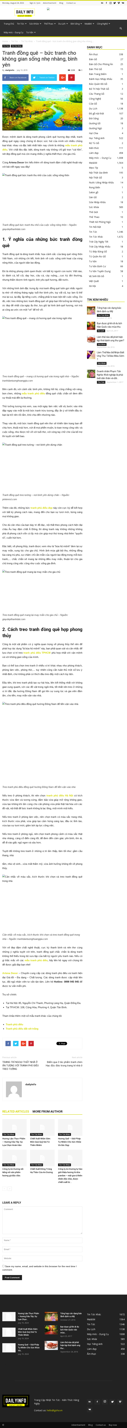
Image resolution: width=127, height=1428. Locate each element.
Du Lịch (61, 23)
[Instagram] (110, 3)
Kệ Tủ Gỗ (94, 143)
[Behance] (102, 3)
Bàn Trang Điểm (97, 74)
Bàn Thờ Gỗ (95, 69)
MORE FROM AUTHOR (48, 1111)
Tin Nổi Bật (95, 226)
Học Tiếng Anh (97, 138)
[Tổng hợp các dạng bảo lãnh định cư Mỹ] (91, 310)
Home (5, 41)
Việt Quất (94, 281)
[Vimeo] (119, 3)
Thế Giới (93, 212)
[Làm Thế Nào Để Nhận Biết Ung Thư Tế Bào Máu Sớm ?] (91, 355)
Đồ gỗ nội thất (96, 113)
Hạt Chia (93, 133)
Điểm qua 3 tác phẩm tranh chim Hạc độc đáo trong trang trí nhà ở (64, 1064)
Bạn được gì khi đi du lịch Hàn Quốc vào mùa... (69, 1330)
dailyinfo (9, 70)
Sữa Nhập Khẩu (97, 202)
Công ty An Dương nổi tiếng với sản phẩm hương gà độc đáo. (12, 1172)
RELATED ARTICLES (15, 1111)
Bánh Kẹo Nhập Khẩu (100, 79)
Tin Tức (20, 23)
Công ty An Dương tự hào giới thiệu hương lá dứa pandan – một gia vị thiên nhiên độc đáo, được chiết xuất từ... (70, 1175)
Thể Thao (48, 23)
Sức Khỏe (34, 23)
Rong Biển (94, 187)
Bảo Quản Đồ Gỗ (98, 83)
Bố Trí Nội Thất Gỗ (99, 88)
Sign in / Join (35, 3)
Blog (61, 3)
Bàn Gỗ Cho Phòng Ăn (101, 64)
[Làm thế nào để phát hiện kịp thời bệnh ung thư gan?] (91, 339)
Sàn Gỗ (93, 197)
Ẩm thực (93, 54)
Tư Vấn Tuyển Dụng (99, 271)
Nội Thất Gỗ (95, 177)
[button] (121, 28)
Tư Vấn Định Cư (97, 266)
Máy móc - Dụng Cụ (98, 1334)
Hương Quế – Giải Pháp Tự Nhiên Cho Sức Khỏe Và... (29, 1348)
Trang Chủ (9, 23)
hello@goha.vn (55, 1410)
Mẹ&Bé (88, 23)
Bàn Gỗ (93, 59)
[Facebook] (106, 3)
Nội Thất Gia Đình (98, 172)
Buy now (113, 1425)
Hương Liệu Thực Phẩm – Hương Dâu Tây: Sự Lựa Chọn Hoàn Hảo (13, 1141)
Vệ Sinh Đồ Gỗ (96, 276)
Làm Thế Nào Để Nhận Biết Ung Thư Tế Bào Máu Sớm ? (110, 356)
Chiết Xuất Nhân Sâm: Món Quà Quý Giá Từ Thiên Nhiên (40, 1141)
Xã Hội (92, 286)
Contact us (71, 3)
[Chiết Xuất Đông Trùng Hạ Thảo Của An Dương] (42, 1158)
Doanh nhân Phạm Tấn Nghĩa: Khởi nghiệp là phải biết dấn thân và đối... (110, 375)
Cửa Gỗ (93, 103)
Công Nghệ (102, 23)
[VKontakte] (123, 3)
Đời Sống (75, 23)
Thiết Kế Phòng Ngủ (100, 221)
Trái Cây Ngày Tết (98, 241)
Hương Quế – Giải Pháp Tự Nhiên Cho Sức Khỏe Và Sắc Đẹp (69, 1141)
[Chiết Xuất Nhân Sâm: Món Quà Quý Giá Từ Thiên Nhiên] (42, 1127)
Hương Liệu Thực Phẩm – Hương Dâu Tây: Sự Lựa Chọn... (28, 1316)
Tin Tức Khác (27, 41)
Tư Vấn (29, 32)
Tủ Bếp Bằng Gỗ (98, 251)
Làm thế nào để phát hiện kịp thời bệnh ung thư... (70, 1345)
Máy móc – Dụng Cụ (13, 32)
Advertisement (49, 3)
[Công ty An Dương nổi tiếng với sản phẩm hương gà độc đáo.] (14, 1158)
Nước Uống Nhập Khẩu (101, 182)
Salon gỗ (93, 192)
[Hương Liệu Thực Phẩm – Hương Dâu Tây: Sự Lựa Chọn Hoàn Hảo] (14, 1127)
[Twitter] (114, 3)
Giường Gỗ (94, 123)
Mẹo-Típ (93, 167)
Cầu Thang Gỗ (96, 93)
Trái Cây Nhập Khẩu (99, 246)
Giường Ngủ (95, 128)
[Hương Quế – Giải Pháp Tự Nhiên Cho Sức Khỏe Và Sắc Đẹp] (70, 1127)
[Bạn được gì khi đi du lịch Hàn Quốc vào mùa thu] (91, 326)
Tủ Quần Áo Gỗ (97, 256)
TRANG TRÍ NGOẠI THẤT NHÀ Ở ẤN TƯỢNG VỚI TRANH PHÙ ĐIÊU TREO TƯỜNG (20, 1065)
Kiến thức (94, 148)
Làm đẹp (94, 152)
